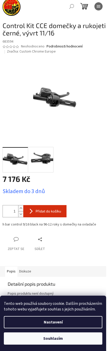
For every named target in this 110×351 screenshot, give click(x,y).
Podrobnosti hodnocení (65, 46)
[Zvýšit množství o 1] (20, 208)
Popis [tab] (11, 271)
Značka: (31, 51)
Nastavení (53, 322)
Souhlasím (53, 338)
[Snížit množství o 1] (20, 214)
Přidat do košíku (48, 211)
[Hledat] (72, 6)
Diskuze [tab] (25, 271)
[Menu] (98, 6)
